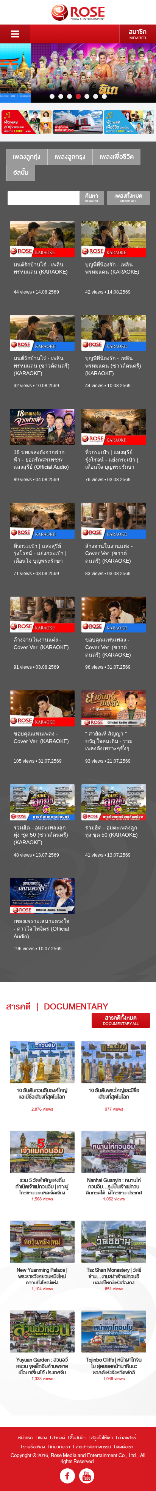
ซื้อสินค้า (78, 1437)
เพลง (42, 1437)
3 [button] (69, 96)
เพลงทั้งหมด (128, 198)
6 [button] (95, 96)
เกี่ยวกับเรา (60, 1446)
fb (67, 1475)
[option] (78, 73)
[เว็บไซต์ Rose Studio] (78, 122)
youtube (86, 1475)
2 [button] (60, 96)
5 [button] (86, 96)
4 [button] (78, 96)
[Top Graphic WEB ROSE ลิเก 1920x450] (78, 73)
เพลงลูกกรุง (70, 157)
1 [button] (52, 96)
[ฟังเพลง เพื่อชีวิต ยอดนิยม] (129, 122)
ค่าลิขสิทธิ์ (127, 1437)
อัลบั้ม (20, 173)
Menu (15, 34)
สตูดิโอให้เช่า (102, 1437)
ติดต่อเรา (124, 1446)
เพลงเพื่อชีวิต (117, 157)
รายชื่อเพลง (34, 1446)
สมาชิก (138, 34)
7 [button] (104, 96)
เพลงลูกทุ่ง (27, 157)
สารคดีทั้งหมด (121, 1020)
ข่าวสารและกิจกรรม (93, 1446)
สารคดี (58, 1437)
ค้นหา (91, 198)
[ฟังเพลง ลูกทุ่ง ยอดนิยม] (27, 122)
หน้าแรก (25, 1437)
